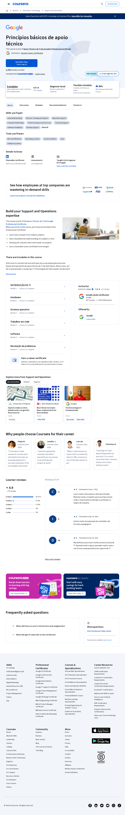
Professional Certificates (15, 754)
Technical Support (61, 123)
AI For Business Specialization (76, 675)
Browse (15, 10)
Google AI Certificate (43, 671)
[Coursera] (20, 4)
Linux (62, 139)
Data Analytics (11, 679)
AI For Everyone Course (73, 678)
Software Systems (14, 143)
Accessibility (69, 750)
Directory (68, 761)
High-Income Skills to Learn (104, 693)
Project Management (14, 693)
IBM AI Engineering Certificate (46, 700)
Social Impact (11, 780)
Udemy (8, 787)
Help (66, 747)
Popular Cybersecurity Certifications (102, 710)
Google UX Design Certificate (46, 697)
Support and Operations (53, 10)
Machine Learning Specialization (71, 700)
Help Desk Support (59, 118)
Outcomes (24, 105)
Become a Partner (12, 776)
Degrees (9, 761)
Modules (39, 105)
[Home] (7, 10)
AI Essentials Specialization (75, 671)
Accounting (10, 668)
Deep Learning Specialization (75, 686)
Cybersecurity (11, 675)
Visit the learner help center (99, 631)
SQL (7, 701)
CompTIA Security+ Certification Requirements (104, 685)
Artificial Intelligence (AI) (15, 671)
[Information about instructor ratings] (93, 289)
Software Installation (14, 127)
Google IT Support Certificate (46, 687)
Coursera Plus (11, 750)
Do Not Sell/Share (71, 772)
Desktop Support (32, 127)
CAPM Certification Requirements (101, 672)
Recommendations (58, 105)
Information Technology (31, 10)
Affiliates (68, 765)
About (10, 105)
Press (67, 732)
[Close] (115, 16)
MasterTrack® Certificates (16, 758)
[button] (45, 127)
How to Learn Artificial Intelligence (102, 698)
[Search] (102, 4)
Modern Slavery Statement (75, 769)
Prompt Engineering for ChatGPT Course (73, 706)
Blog (37, 743)
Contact (68, 754)
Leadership (10, 739)
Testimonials (78, 105)
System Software (50, 139)
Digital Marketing (12, 682)
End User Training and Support (37, 118)
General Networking (14, 118)
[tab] (13, 382)
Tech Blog (39, 750)
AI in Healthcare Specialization (76, 682)
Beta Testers (40, 739)
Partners (39, 736)
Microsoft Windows (14, 139)
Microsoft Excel (11, 690)
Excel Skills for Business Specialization (73, 690)
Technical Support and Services (39, 123)
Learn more (40, 74)
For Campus (10, 772)
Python (8, 697)
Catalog (9, 747)
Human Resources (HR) (14, 686)
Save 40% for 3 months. (82, 16)
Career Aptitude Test (102, 668)
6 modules (12, 86)
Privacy (67, 743)
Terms (67, 739)
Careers (9, 743)
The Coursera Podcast (44, 747)
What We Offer (11, 736)
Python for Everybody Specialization (73, 712)
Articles (68, 758)
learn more (108, 640)
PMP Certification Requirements (100, 704)
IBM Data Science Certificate (46, 710)
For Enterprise (11, 765)
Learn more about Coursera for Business (27, 195)
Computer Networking (15, 123)
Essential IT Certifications (103, 690)
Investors (68, 736)
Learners (39, 732)
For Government (12, 769)
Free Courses (11, 783)
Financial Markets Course (74, 695)
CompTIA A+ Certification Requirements (103, 678)
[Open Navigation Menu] (9, 4)
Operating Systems (32, 139)
